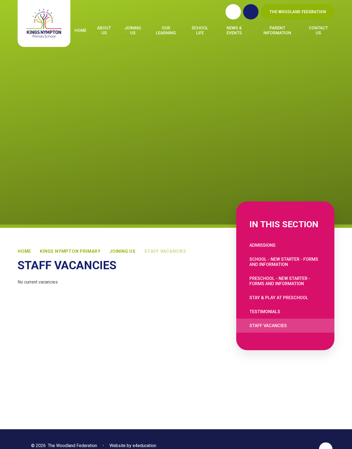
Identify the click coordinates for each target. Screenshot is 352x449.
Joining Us (122, 251)
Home (24, 251)
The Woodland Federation (297, 12)
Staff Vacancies (165, 251)
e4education (144, 445)
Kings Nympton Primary (70, 251)
